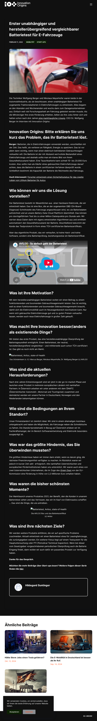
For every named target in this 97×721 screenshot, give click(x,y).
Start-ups (41, 42)
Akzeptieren (14, 712)
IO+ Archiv (87, 716)
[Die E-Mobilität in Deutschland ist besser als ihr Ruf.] (71, 641)
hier (21, 569)
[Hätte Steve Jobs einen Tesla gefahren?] (26, 641)
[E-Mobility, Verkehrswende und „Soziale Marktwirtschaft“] (26, 681)
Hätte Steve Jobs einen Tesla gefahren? (24, 657)
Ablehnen (29, 712)
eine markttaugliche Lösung (51, 118)
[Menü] (91, 4)
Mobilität (30, 42)
